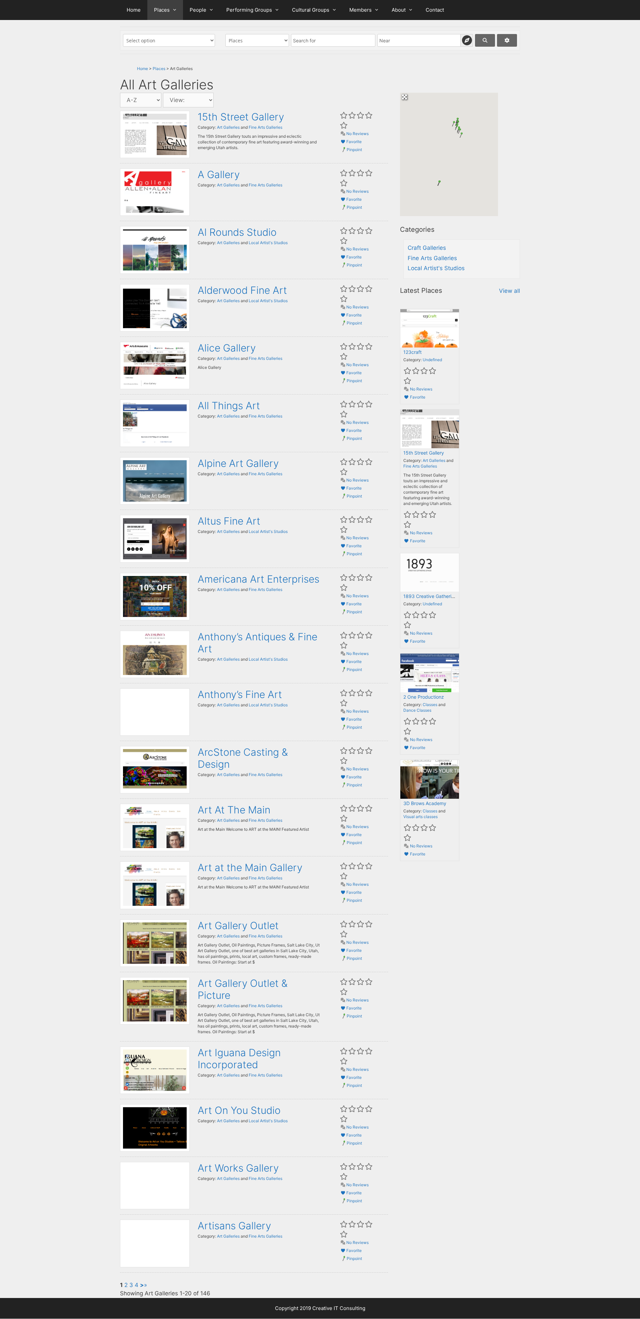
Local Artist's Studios (268, 242)
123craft (412, 352)
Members (360, 10)
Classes (430, 704)
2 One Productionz (423, 697)
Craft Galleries (427, 247)
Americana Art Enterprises (258, 579)
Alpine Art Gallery (238, 463)
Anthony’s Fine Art (240, 694)
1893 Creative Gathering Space (437, 596)
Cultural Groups (310, 10)
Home (134, 10)
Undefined (432, 359)
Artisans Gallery (234, 1226)
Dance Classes (417, 710)
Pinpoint (354, 149)
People (198, 10)
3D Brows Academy (424, 803)
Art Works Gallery (238, 1168)
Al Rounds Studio (237, 232)
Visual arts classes (420, 816)
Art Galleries (228, 127)
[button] (460, 135)
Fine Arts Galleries (265, 127)
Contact (435, 10)
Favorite (353, 141)
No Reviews (357, 133)
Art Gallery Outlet (238, 925)
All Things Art (229, 406)
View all (509, 290)
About (399, 10)
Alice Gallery (227, 348)
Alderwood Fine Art (242, 290)
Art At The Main (234, 810)
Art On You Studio (239, 1110)
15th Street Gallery (241, 117)
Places (162, 10)
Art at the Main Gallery (250, 867)
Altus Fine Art (229, 521)
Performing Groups (249, 10)
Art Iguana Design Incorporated (239, 1059)
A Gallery (219, 174)
